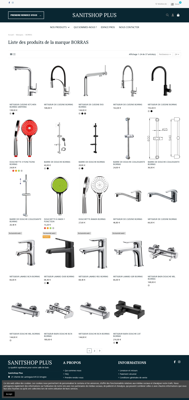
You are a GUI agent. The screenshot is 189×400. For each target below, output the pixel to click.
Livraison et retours (129, 370)
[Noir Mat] (13, 113)
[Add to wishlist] (21, 101)
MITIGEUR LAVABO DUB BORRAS (59, 276)
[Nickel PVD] (85, 113)
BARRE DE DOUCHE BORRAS (57, 162)
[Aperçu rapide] (29, 101)
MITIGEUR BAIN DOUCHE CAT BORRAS (127, 335)
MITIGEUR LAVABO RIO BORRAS (93, 276)
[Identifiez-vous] (173, 15)
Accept (9, 394)
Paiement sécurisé (128, 374)
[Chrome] (10, 113)
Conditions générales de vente (133, 377)
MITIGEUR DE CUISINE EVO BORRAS (91, 105)
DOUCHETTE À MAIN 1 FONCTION (54, 220)
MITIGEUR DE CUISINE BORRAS (58, 104)
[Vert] (19, 171)
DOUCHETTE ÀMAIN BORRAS (92, 219)
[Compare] (25, 101)
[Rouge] (13, 171)
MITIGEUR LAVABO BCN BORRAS (25, 276)
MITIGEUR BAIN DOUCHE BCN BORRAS (58, 335)
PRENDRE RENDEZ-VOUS (26, 15)
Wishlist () (162, 4)
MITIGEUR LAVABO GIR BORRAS (128, 276)
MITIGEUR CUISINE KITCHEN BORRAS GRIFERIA (23, 105)
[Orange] (16, 171)
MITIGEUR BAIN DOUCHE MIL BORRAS (161, 277)
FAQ (67, 374)
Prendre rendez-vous (74, 377)
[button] (60, 27)
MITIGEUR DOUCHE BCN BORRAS (94, 334)
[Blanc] (10, 171)
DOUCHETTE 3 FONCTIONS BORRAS (22, 163)
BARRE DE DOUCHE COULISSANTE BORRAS (129, 163)
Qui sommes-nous (73, 370)
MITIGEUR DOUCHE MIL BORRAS (25, 334)
